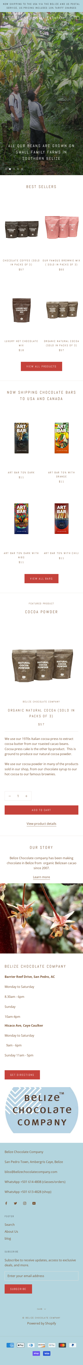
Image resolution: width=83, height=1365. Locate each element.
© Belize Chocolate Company (41, 1317)
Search (10, 1225)
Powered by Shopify (41, 1323)
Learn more (41, 877)
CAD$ (39, 1309)
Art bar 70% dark (21, 472)
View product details (41, 824)
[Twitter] (15, 1202)
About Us (11, 1231)
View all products (41, 366)
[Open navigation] (5, 17)
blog (8, 1238)
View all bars (41, 578)
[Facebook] (6, 1202)
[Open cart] (78, 18)
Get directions (22, 1075)
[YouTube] (34, 1202)
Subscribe (18, 1289)
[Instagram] (24, 1202)
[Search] (71, 17)
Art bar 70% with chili (61, 553)
